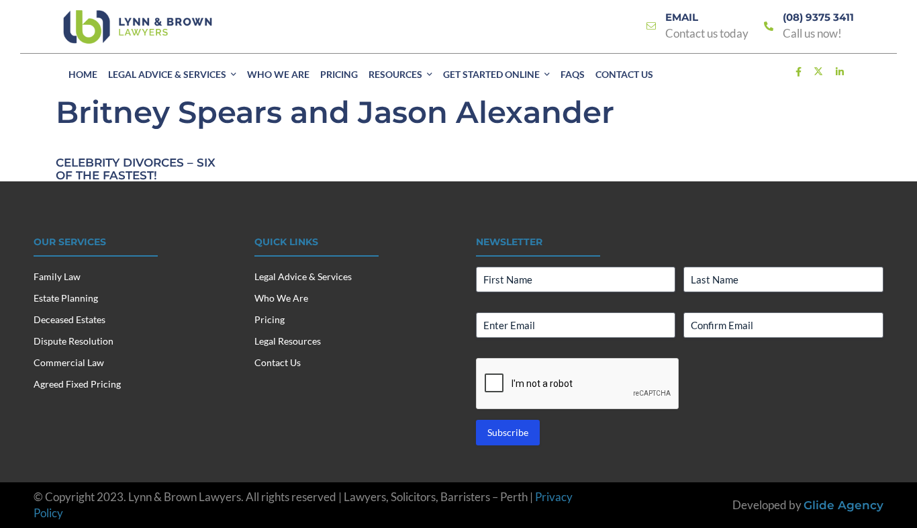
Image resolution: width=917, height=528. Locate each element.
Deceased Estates (69, 319)
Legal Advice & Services (303, 276)
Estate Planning (66, 298)
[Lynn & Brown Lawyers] (137, 27)
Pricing (269, 319)
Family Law (57, 276)
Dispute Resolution (73, 341)
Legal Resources (287, 341)
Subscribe (507, 432)
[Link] (651, 26)
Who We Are (281, 298)
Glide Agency (843, 505)
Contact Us (277, 362)
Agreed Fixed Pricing (77, 384)
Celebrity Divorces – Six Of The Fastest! (135, 169)
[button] (233, 75)
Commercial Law (69, 362)
